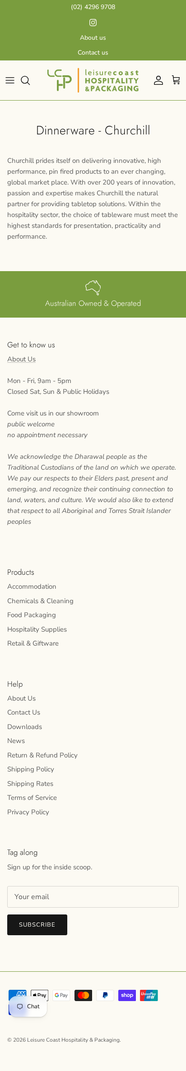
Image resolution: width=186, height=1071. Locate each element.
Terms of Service (32, 797)
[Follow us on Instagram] (93, 22)
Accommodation (31, 586)
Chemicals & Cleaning (40, 600)
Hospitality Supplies (37, 629)
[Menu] (10, 80)
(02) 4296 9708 (93, 7)
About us (93, 37)
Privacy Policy (28, 812)
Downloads (24, 726)
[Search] (30, 80)
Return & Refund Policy (42, 755)
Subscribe (37, 925)
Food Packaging (31, 614)
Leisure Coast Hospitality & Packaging (73, 1039)
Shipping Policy (30, 769)
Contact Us (23, 712)
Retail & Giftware (33, 643)
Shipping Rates (30, 783)
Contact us (93, 52)
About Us (21, 359)
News (16, 740)
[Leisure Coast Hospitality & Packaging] (93, 80)
